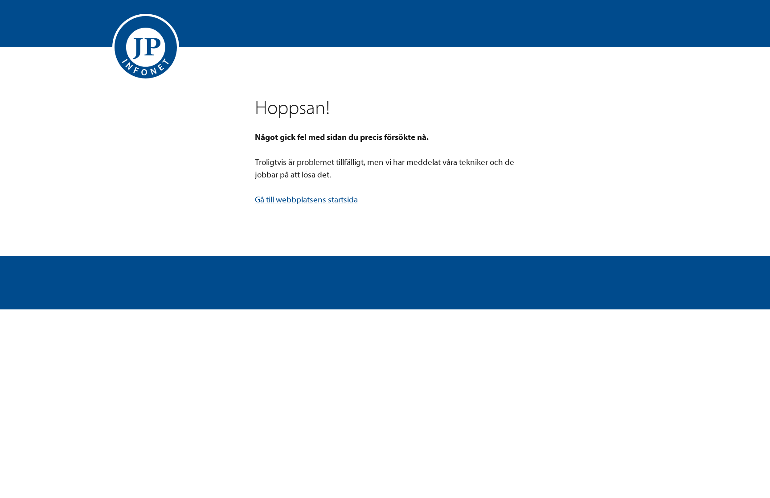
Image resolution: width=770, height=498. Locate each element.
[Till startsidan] (145, 47)
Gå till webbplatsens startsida (306, 200)
